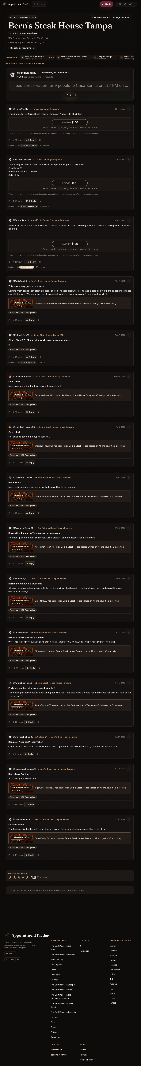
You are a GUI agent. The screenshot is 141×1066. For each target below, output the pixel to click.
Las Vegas (55, 974)
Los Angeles (56, 964)
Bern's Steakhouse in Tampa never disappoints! (34, 533)
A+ (18, 959)
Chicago (54, 979)
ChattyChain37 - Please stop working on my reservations (39, 340)
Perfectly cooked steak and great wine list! (31, 688)
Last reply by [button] (28, 145)
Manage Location (121, 17)
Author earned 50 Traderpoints (22, 313)
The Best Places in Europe (63, 985)
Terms (83, 1049)
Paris (53, 1022)
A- (7, 959)
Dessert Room (16, 824)
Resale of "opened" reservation (25, 742)
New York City (57, 959)
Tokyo (54, 1032)
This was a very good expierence (26, 286)
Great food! (14, 482)
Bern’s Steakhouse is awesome (25, 583)
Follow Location (100, 17)
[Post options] (129, 109)
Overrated (14, 381)
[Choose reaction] (9, 140)
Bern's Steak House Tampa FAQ (48, 335)
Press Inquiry (56, 1049)
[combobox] (40, 4)
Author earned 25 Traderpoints (22, 350)
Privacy (83, 1055)
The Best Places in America (63, 954)
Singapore (55, 1037)
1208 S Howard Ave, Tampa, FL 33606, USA (28, 38)
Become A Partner (59, 1055)
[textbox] (69, 85)
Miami (53, 969)
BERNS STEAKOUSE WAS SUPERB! (26, 637)
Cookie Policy (86, 1060)
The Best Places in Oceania (63, 1012)
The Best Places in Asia (61, 990)
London (54, 1017)
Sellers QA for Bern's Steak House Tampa (57, 737)
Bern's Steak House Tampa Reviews (48, 281)
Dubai (53, 1027)
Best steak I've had (18, 774)
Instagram (84, 951)
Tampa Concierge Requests (45, 109)
